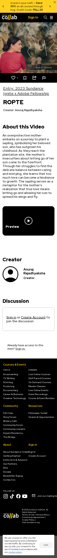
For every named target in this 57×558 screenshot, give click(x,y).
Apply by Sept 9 (26, 9)
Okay (46, 545)
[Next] (50, 6)
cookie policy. (15, 552)
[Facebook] (18, 496)
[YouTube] (24, 496)
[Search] (46, 17)
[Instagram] (5, 496)
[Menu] (51, 17)
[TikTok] (12, 496)
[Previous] (3, 6)
